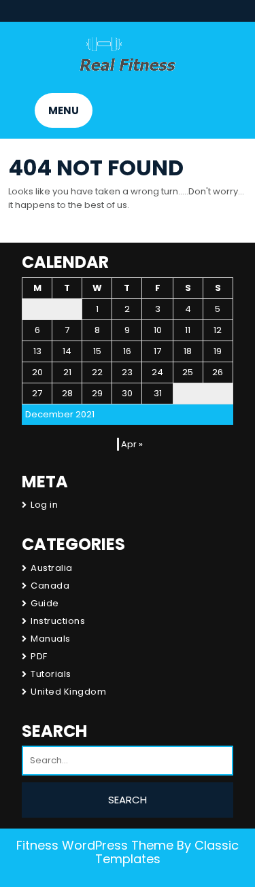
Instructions (58, 620)
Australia (52, 567)
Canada (50, 585)
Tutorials (51, 673)
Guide (45, 603)
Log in (44, 504)
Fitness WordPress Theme (94, 845)
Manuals (51, 638)
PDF (39, 656)
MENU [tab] (63, 110)
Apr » (132, 444)
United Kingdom (68, 691)
